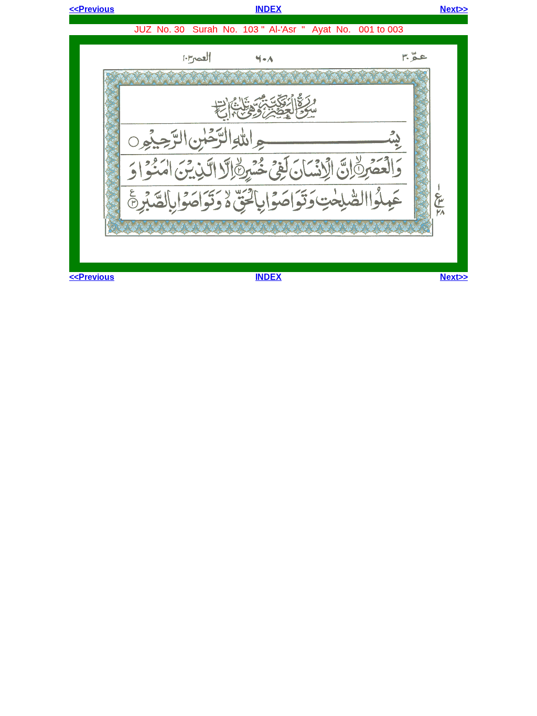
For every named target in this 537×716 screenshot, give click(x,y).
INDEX (268, 9)
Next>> (454, 9)
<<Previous (91, 9)
